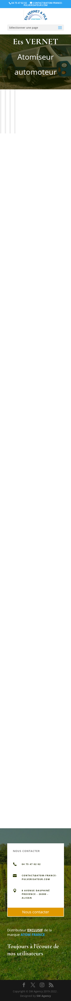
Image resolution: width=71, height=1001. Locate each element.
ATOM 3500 (15, 261)
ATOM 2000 (15, 464)
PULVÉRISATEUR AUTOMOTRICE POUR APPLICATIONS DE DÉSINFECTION (34, 153)
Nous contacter (35, 911)
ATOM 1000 (15, 565)
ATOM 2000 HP (17, 362)
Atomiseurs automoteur (22, 158)
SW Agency (44, 996)
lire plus (12, 200)
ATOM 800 (14, 667)
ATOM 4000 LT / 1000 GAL (25, 768)
